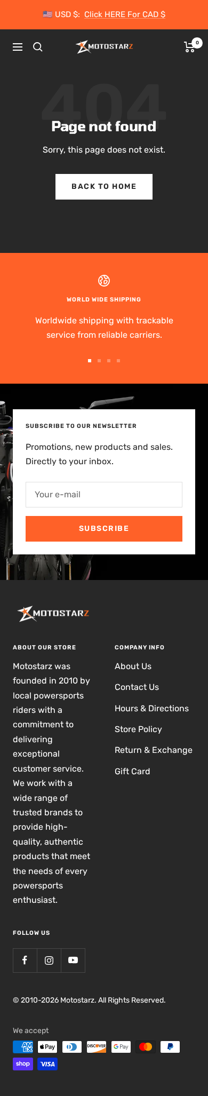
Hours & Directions (152, 708)
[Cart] (189, 47)
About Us (133, 666)
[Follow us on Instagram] (49, 960)
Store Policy (138, 729)
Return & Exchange (154, 750)
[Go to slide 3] (108, 360)
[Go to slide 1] (89, 360)
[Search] (38, 47)
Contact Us (137, 687)
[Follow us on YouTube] (73, 960)
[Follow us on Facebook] (25, 960)
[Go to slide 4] (118, 360)
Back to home (104, 186)
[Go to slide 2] (99, 360)
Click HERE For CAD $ (124, 14)
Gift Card (132, 771)
